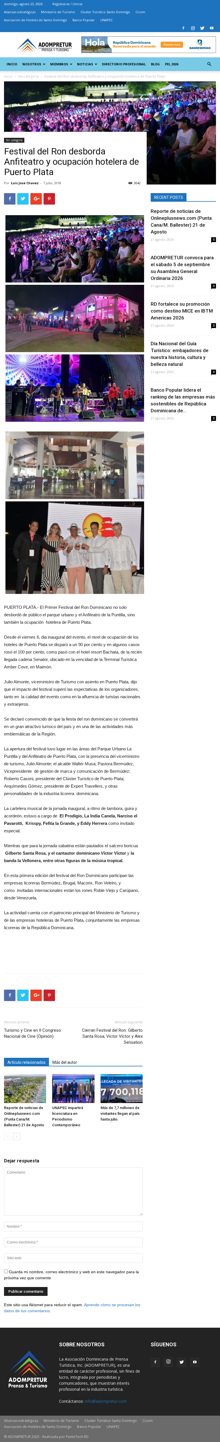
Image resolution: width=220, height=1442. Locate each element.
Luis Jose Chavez (25, 183)
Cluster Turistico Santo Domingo (105, 12)
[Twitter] (202, 28)
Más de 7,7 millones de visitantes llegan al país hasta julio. (120, 1113)
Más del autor (64, 1062)
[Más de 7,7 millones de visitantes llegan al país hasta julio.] (122, 1088)
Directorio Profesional (124, 64)
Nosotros (31, 64)
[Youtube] (211, 28)
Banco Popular (83, 20)
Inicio (12, 64)
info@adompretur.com (106, 1401)
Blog (155, 64)
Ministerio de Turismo (58, 12)
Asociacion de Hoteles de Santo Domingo (35, 20)
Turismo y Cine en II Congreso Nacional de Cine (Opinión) (32, 1033)
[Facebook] (183, 28)
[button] (209, 64)
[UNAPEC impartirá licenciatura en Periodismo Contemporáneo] (73, 1088)
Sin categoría (14, 140)
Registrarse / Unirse (67, 4)
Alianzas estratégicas (20, 12)
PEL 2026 (171, 64)
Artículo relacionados (26, 1062)
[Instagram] (192, 28)
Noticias (85, 64)
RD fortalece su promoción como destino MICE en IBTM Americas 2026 (182, 311)
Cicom (140, 12)
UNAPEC (106, 20)
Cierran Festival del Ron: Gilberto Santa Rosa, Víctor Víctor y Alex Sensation (112, 1036)
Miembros (59, 64)
